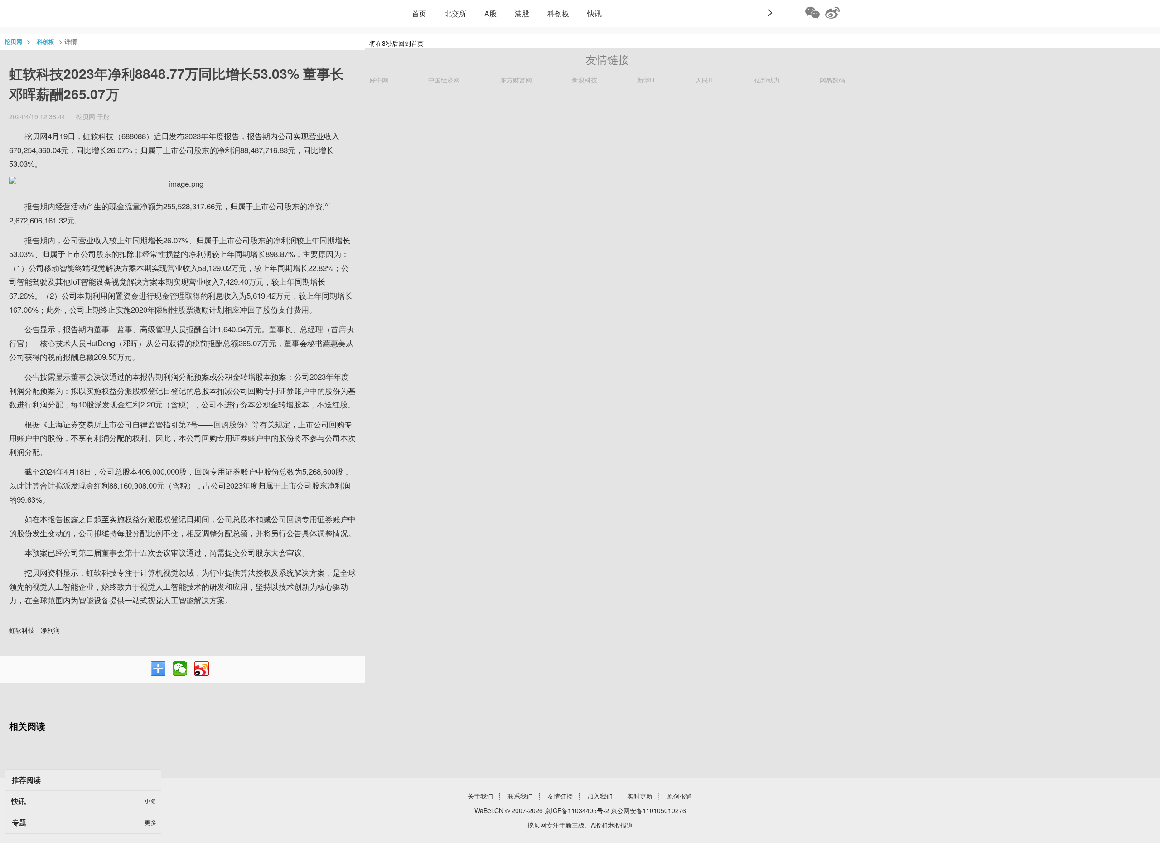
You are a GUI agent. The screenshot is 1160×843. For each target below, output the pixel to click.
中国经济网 (444, 79)
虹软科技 (21, 630)
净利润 (50, 630)
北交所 (455, 13)
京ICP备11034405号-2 (577, 810)
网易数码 (832, 79)
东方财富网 (516, 79)
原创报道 (679, 795)
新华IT (646, 79)
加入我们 (600, 795)
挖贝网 (13, 41)
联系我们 (520, 795)
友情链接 (560, 795)
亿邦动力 (767, 79)
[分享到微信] (180, 668)
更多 (150, 801)
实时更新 (639, 795)
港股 (522, 13)
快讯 (594, 13)
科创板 (558, 13)
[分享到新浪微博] (201, 668)
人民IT (705, 79)
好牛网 (378, 79)
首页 (419, 13)
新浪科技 (584, 79)
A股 (490, 13)
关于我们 (480, 795)
